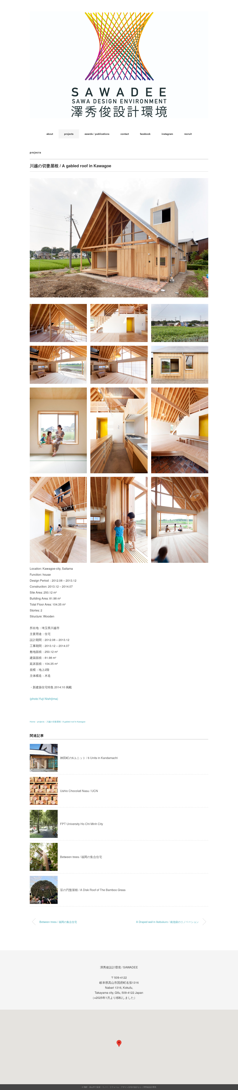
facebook (145, 134)
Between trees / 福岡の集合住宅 (81, 857)
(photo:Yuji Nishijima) (44, 699)
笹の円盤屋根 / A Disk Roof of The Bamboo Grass (93, 890)
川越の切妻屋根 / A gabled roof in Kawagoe (65, 721)
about (49, 134)
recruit (188, 134)
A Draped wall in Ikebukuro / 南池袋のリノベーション (167, 922)
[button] (119, 1043)
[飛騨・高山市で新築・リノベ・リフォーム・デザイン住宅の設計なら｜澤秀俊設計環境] (119, 14)
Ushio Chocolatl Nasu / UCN (79, 791)
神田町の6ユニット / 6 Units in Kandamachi (89, 758)
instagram (167, 134)
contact (124, 134)
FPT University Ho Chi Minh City (81, 824)
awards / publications (97, 134)
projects (68, 134)
